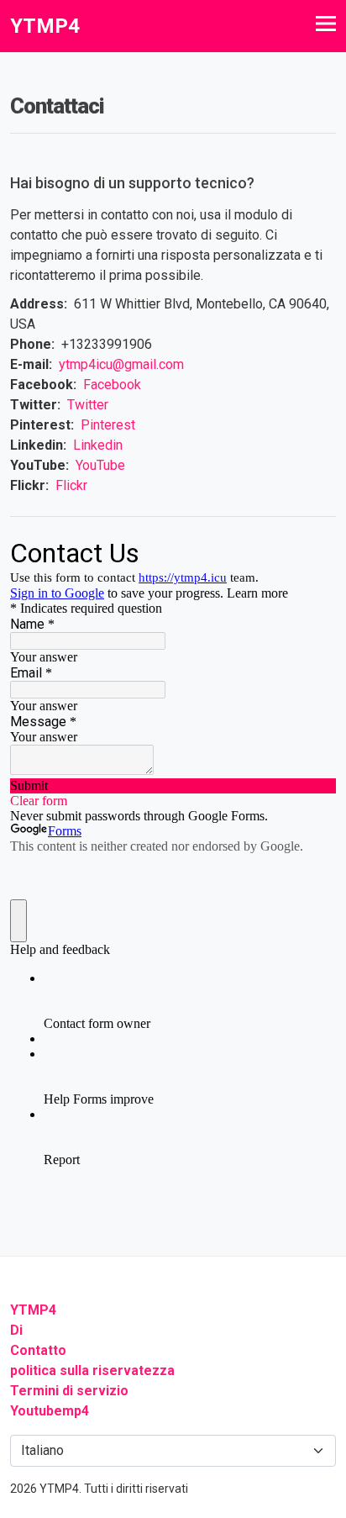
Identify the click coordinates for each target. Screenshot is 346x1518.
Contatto (38, 1350)
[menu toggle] (326, 23)
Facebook (112, 385)
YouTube (100, 465)
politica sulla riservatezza (92, 1370)
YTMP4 (33, 1310)
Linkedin (98, 445)
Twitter (87, 405)
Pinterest (108, 425)
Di (16, 1330)
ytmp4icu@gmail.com (121, 364)
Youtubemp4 (49, 1411)
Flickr (71, 485)
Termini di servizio (69, 1391)
